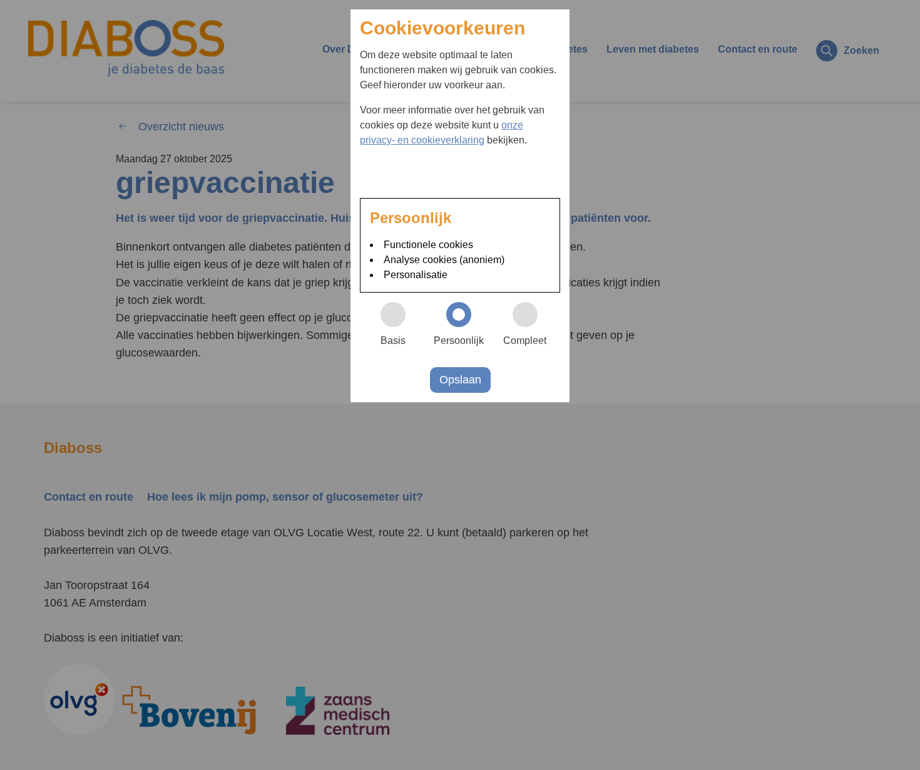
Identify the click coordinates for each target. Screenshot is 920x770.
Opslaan (460, 379)
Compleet (524, 340)
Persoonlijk (459, 340)
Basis (393, 340)
